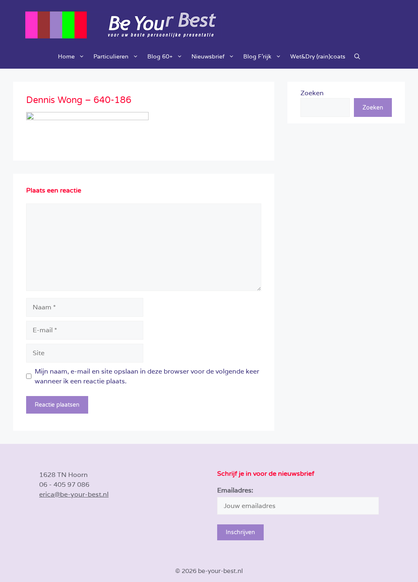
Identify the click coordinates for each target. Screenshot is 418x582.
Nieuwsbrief (208, 56)
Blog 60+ (160, 56)
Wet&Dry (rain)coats (317, 56)
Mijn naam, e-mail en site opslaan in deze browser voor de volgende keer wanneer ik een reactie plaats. (147, 376)
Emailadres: (235, 490)
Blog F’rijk (257, 56)
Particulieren (111, 56)
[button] (357, 56)
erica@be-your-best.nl (74, 494)
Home (66, 56)
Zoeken (312, 93)
